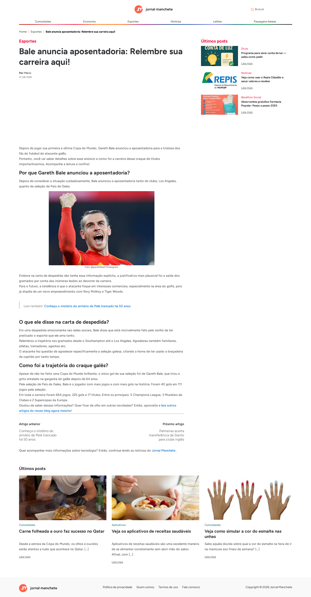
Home (23, 31)
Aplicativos (119, 525)
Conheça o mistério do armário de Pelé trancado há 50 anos (87, 306)
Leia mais (247, 63)
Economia (89, 21)
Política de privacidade (117, 587)
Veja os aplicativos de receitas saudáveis (151, 531)
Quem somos (145, 587)
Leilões (217, 21)
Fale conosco (191, 587)
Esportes (133, 21)
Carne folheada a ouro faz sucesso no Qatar (62, 531)
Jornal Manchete (164, 450)
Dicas (244, 48)
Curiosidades (43, 21)
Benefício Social (251, 97)
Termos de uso (168, 587)
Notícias (176, 21)
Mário (25, 73)
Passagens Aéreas (265, 21)
